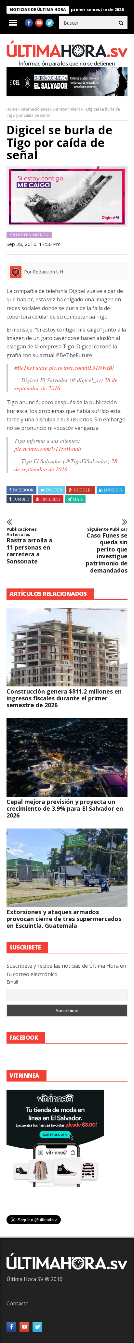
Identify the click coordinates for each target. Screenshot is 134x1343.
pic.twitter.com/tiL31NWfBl (81, 367)
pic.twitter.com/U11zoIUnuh (47, 449)
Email (12, 982)
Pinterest (50, 499)
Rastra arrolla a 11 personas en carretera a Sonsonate (29, 546)
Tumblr (21, 499)
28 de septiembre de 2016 (65, 465)
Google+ (83, 490)
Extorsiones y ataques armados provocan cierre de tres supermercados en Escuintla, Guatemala (64, 918)
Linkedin (113, 490)
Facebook (23, 490)
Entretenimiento (68, 109)
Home (12, 109)
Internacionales (35, 109)
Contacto (18, 1303)
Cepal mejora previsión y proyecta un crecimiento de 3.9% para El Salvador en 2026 (65, 808)
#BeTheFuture (30, 367)
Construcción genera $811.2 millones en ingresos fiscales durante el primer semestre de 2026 (64, 698)
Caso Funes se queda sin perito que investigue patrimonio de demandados (106, 550)
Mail (78, 499)
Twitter (54, 490)
